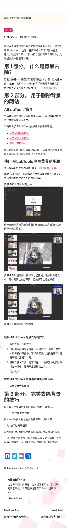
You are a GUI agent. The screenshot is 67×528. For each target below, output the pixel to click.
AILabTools (16, 480)
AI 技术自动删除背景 (45, 87)
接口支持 (14, 371)
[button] (15, 498)
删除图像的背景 (47, 167)
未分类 (8, 30)
